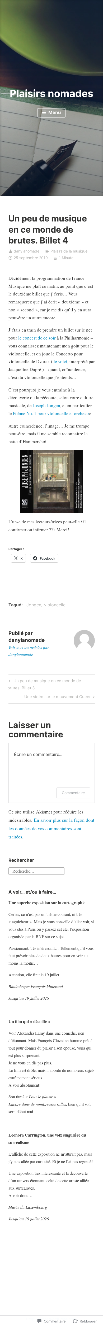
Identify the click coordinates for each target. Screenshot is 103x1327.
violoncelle (54, 604)
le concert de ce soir (37, 338)
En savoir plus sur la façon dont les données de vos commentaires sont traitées (51, 828)
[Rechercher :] (36, 870)
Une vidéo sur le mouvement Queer (57, 697)
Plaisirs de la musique (68, 251)
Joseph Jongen (46, 405)
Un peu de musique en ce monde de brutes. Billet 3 (44, 684)
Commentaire (73, 792)
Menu (54, 112)
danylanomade (26, 251)
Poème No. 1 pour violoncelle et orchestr (51, 413)
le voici (60, 361)
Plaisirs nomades (51, 93)
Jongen (33, 604)
